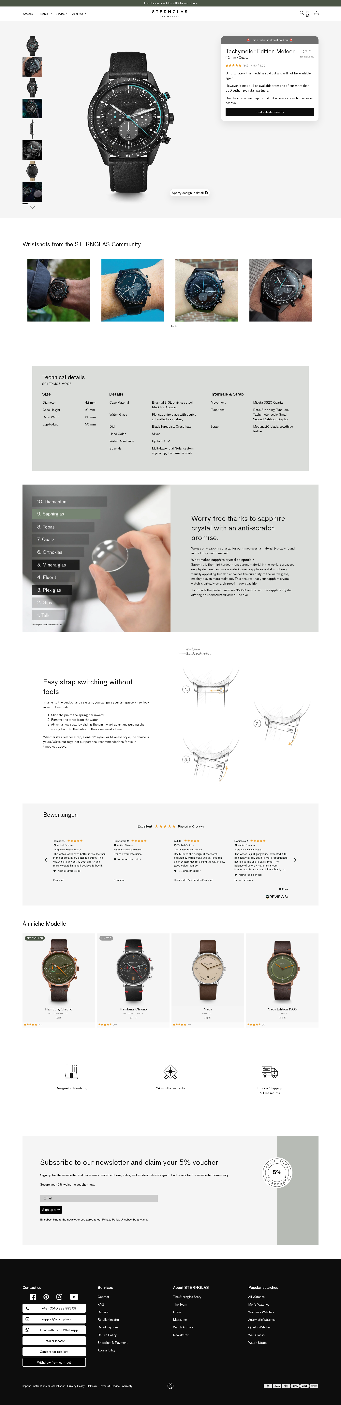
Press (177, 1312)
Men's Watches (258, 1304)
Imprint (26, 1386)
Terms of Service (109, 1386)
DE (308, 12)
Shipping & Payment (113, 1342)
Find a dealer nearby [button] (270, 112)
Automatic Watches (261, 1319)
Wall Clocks (256, 1335)
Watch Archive (183, 1327)
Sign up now (51, 1209)
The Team (180, 1304)
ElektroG (92, 1386)
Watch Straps (257, 1342)
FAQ (101, 1304)
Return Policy (107, 1335)
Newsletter (180, 1335)
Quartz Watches (259, 1327)
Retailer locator (108, 1319)
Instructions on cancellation (49, 1386)
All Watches (256, 1297)
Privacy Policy (110, 1219)
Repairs (103, 1312)
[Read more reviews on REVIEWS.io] (277, 897)
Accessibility (106, 1350)
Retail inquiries (108, 1327)
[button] (29, 14)
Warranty (127, 1386)
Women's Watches (261, 1312)
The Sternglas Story (187, 1297)
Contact (103, 1297)
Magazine (180, 1319)
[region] (170, 860)
